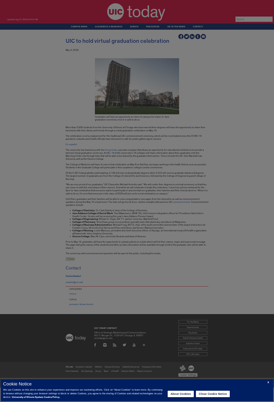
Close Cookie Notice (213, 393)
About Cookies (181, 393)
